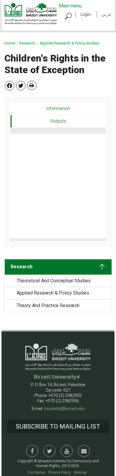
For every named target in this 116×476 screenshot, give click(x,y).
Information (58, 108)
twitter (49, 451)
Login (85, 14)
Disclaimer (37, 472)
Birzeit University (55, 377)
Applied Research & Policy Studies (69, 43)
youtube (67, 451)
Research (27, 43)
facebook (32, 451)
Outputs (70, 121)
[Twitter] (21, 85)
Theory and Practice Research (48, 305)
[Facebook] (9, 85)
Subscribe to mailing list (58, 426)
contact (84, 451)
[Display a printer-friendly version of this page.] (32, 85)
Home (9, 43)
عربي (106, 14)
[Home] (30, 13)
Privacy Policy (59, 472)
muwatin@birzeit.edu (64, 408)
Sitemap (80, 472)
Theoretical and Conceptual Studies (54, 281)
